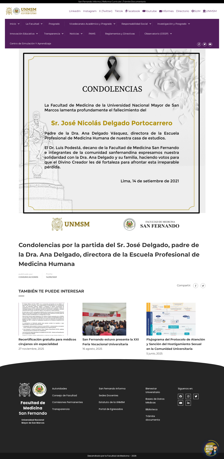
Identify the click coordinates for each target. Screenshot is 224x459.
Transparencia (52, 33)
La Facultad (32, 23)
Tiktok (119, 11)
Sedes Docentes (108, 395)
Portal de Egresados (111, 409)
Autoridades (59, 388)
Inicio (13, 23)
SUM (197, 11)
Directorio (182, 11)
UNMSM (211, 11)
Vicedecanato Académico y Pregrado (90, 23)
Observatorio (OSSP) (156, 33)
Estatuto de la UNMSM (112, 402)
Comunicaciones (28, 277)
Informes (168, 11)
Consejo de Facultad (64, 395)
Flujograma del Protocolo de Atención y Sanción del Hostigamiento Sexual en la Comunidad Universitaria (175, 344)
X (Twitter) (105, 11)
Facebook (133, 11)
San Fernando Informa (89, 1)
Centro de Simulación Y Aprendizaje (30, 43)
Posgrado (54, 23)
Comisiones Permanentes (67, 402)
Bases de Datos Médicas (155, 400)
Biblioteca (151, 409)
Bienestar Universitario (153, 390)
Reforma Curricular (111, 1)
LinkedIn (75, 11)
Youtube (151, 11)
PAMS (92, 33)
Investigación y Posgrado (171, 23)
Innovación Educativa (22, 33)
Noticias (74, 33)
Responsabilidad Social (135, 23)
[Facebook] (195, 285)
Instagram (90, 11)
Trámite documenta (153, 418)
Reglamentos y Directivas (120, 33)
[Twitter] (203, 285)
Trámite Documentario (134, 1)
